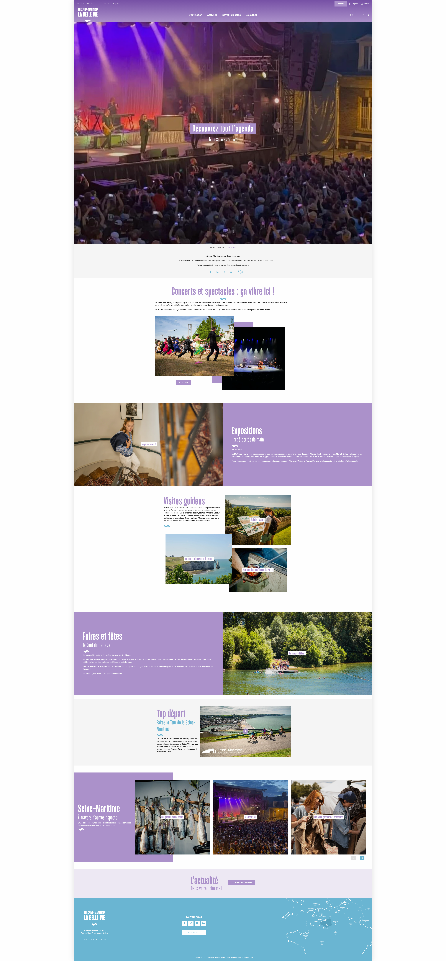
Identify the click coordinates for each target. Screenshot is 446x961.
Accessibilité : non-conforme (242, 957)
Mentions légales (214, 957)
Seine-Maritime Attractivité (85, 4)
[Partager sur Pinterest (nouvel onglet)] (224, 272)
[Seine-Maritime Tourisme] (87, 15)
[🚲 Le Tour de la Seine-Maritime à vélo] (245, 731)
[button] (368, 15)
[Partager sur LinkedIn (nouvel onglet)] (217, 272)
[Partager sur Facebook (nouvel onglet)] (211, 272)
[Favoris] (362, 15)
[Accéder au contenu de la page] (223, 233)
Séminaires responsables (125, 4)
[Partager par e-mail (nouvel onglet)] (231, 272)
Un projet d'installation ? (106, 4)
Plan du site (225, 957)
